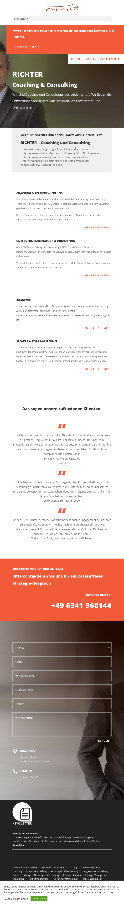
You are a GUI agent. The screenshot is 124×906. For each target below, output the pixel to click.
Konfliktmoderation (38, 878)
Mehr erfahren (26, 46)
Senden (103, 740)
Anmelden (18, 845)
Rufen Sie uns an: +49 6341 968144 (96, 59)
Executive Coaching (36, 871)
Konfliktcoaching (21, 875)
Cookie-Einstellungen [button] (16, 898)
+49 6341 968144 (81, 605)
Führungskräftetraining (46, 875)
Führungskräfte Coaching (64, 871)
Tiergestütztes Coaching (95, 871)
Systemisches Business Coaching (60, 867)
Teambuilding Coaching (25, 867)
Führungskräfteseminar (65, 878)
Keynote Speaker (72, 875)
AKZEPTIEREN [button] (39, 898)
